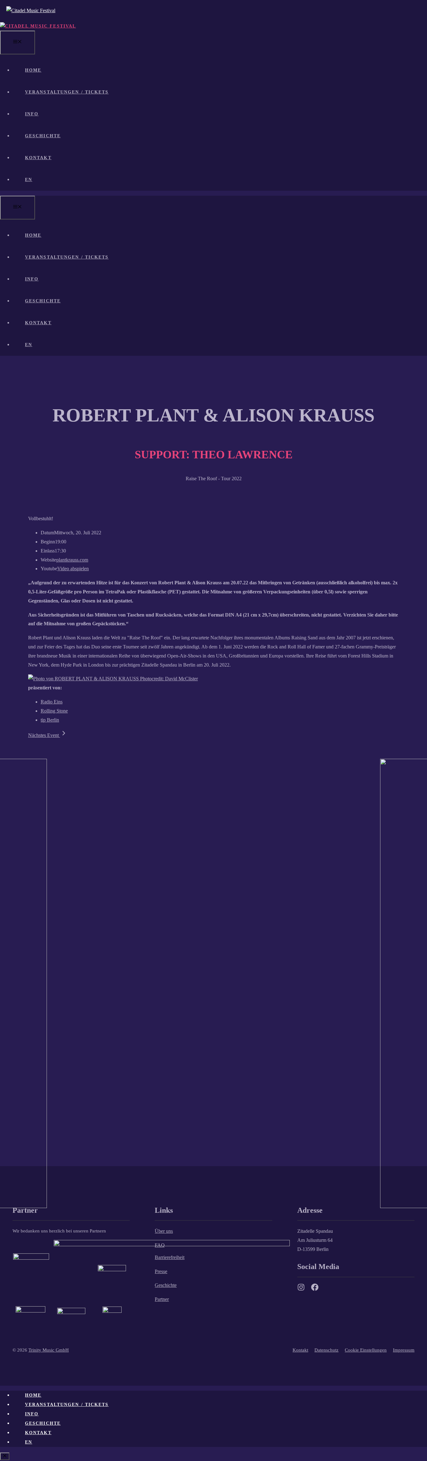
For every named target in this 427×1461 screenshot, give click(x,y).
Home (33, 70)
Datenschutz (326, 1350)
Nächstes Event (44, 735)
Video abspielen (73, 568)
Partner (162, 1299)
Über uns (164, 1231)
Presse (161, 1271)
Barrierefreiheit (169, 1257)
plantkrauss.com (72, 559)
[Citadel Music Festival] (38, 26)
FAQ (160, 1245)
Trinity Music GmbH (48, 1350)
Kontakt (38, 157)
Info (31, 114)
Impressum (403, 1350)
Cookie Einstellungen (366, 1350)
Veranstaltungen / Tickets (67, 92)
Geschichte (43, 136)
